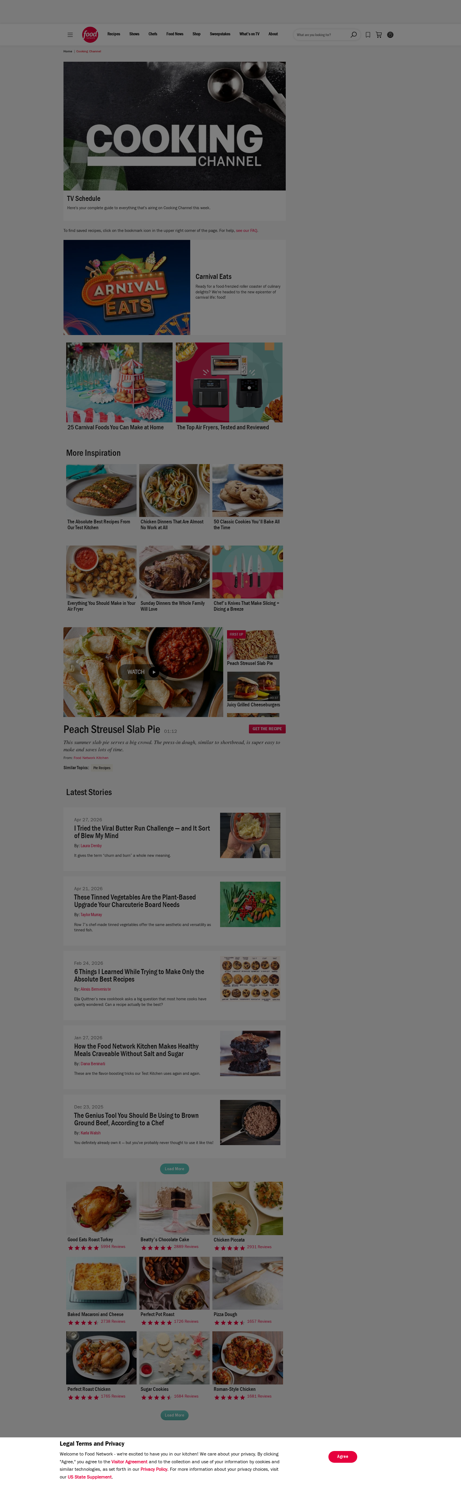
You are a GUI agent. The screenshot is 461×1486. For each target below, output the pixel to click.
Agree (342, 1457)
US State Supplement (90, 1477)
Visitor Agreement (130, 1462)
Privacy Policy (154, 1470)
